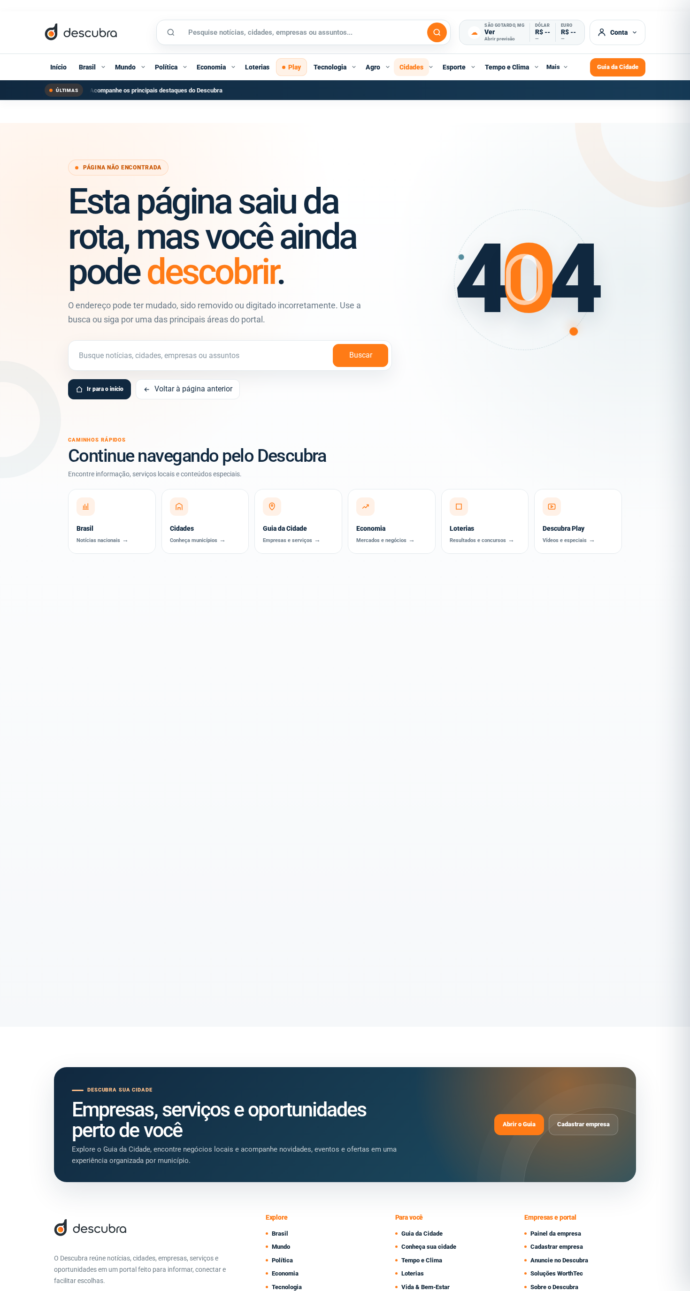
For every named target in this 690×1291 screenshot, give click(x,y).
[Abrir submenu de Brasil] (103, 67)
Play (294, 67)
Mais (553, 66)
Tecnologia (330, 67)
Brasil (87, 67)
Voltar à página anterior (193, 388)
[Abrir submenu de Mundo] (143, 67)
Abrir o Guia (519, 1124)
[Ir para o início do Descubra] (96, 32)
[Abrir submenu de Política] (185, 67)
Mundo (125, 67)
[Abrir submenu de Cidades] (431, 67)
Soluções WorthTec (556, 1273)
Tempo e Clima (507, 67)
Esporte (454, 67)
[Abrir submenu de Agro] (388, 67)
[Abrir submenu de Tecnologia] (354, 67)
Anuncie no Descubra (559, 1260)
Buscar (360, 355)
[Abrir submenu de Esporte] (473, 67)
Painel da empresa (555, 1233)
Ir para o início (105, 389)
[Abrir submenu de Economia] (233, 67)
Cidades (411, 67)
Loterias (257, 67)
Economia (211, 67)
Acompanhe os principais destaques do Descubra (156, 90)
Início (58, 67)
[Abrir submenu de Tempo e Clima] (536, 67)
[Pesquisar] (437, 32)
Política (166, 67)
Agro (373, 67)
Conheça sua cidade (428, 1246)
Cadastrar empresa (583, 1124)
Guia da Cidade (617, 66)
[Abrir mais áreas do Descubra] (565, 67)
